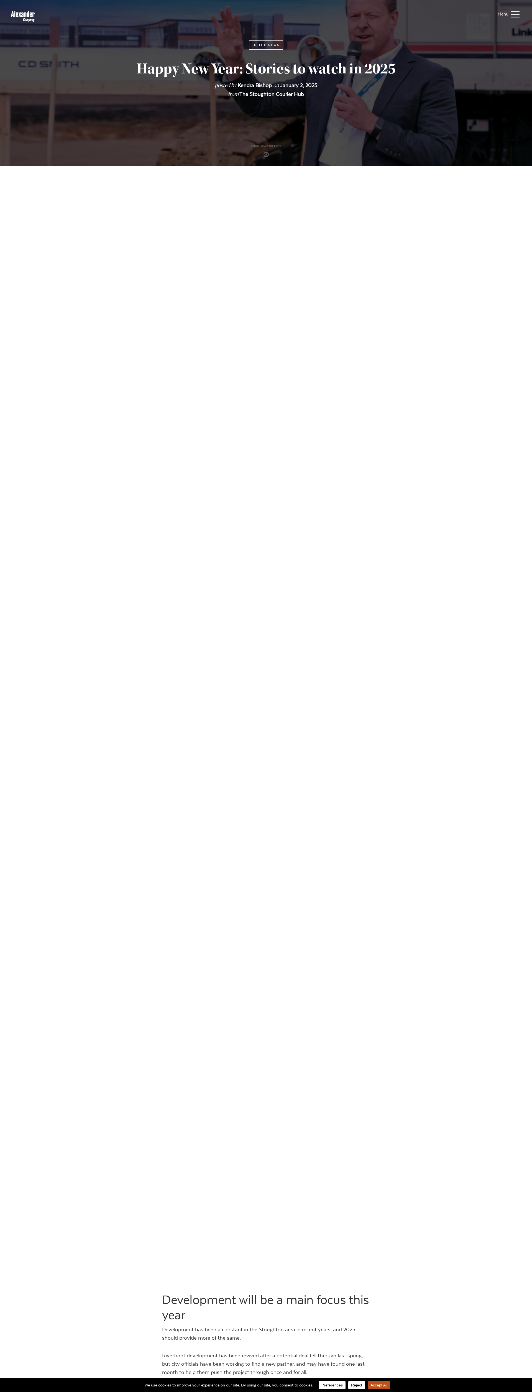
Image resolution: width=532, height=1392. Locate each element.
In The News (266, 45)
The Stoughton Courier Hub (271, 94)
